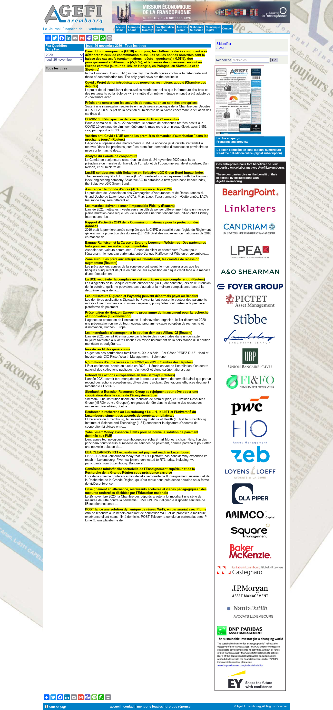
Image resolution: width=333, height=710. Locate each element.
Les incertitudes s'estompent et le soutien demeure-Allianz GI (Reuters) (138, 333)
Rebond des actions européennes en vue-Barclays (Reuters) (130, 375)
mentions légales (150, 706)
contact (128, 706)
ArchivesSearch (182, 28)
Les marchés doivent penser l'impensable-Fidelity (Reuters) (130, 206)
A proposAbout (134, 28)
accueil (115, 706)
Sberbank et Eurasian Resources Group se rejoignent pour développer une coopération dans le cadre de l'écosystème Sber (141, 393)
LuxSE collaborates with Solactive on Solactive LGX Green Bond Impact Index (144, 172)
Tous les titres (56, 68)
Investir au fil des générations (107, 349)
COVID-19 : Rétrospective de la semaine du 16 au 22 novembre (132, 119)
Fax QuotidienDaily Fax (165, 28)
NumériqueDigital (213, 28)
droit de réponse (178, 706)
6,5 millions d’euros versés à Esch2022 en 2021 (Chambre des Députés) (139, 362)
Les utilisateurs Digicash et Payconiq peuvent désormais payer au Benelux (141, 296)
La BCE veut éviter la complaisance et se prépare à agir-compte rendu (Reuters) (145, 279)
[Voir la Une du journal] (239, 135)
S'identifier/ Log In (223, 45)
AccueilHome (120, 28)
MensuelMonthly (147, 28)
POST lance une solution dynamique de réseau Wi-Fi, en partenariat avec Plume (145, 509)
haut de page (57, 707)
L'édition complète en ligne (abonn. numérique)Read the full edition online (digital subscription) (249, 151)
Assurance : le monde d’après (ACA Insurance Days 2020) (128, 189)
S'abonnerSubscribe (196, 28)
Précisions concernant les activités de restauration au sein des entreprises (141, 103)
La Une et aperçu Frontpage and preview (232, 140)
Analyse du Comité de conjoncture (111, 156)
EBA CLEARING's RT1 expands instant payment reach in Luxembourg (137, 452)
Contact (227, 28)
